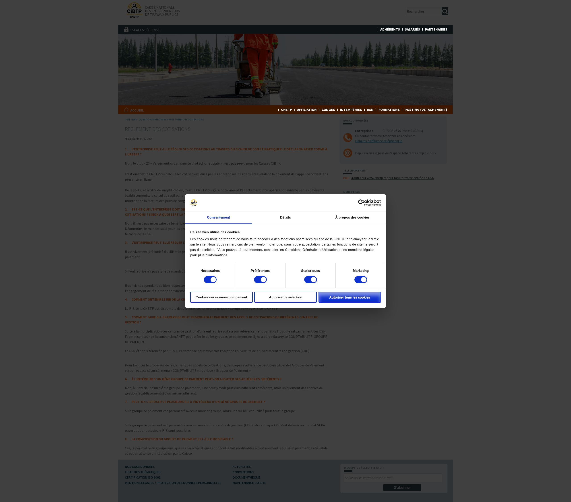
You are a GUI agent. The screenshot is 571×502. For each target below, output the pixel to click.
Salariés (412, 29)
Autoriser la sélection (285, 297)
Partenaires (436, 29)
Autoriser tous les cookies (349, 297)
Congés (328, 109)
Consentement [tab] (218, 217)
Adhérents (390, 29)
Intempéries (351, 109)
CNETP (286, 109)
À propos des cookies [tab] (352, 217)
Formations (389, 109)
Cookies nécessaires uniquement (221, 297)
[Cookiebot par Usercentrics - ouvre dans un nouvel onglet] (361, 202)
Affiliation (307, 109)
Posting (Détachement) (426, 109)
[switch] (260, 279)
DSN (370, 109)
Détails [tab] (285, 217)
